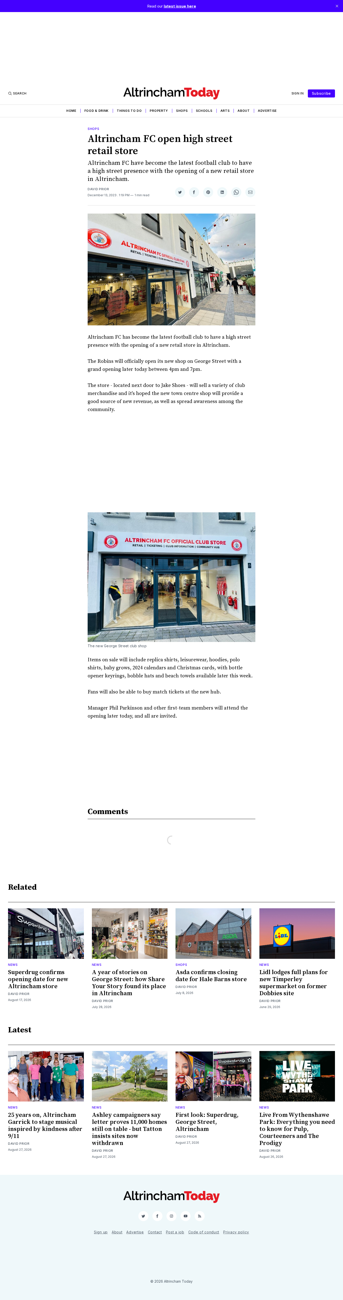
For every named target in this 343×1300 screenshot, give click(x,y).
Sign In (298, 93)
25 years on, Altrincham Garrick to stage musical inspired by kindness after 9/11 (45, 1125)
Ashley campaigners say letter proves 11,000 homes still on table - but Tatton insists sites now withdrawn (129, 1129)
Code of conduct (203, 1232)
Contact (155, 1232)
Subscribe (321, 93)
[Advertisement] (171, 47)
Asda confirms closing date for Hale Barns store (211, 976)
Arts (225, 111)
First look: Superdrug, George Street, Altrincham (207, 1122)
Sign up (101, 1232)
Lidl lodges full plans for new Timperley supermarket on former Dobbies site (293, 983)
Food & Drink (96, 111)
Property (159, 111)
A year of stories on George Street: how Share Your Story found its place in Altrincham (129, 983)
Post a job (175, 1232)
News (13, 965)
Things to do (129, 111)
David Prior (98, 189)
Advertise (267, 111)
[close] (337, 6)
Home (71, 111)
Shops (182, 111)
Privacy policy (236, 1232)
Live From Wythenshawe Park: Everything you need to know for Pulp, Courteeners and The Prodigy (297, 1129)
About (244, 111)
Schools (204, 111)
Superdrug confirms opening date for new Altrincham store (38, 979)
